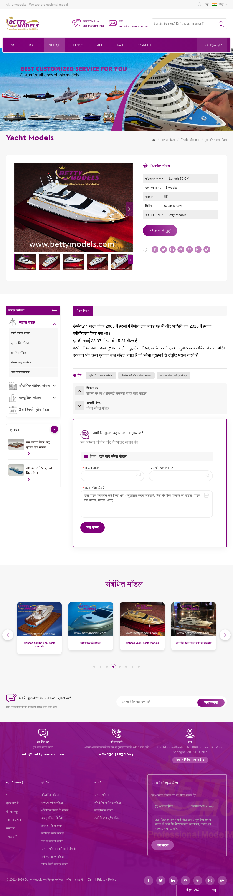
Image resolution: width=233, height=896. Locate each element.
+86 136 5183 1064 (93, 26)
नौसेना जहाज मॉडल (21, 362)
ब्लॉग (68, 879)
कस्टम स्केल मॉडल (52, 802)
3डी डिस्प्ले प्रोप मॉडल (34, 410)
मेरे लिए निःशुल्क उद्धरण (212, 45)
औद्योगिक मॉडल (50, 795)
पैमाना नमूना (54, 45)
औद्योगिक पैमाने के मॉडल (54, 810)
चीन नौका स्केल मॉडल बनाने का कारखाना (142, 643)
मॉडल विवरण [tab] (83, 310)
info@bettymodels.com (133, 26)
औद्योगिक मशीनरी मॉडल (34, 386)
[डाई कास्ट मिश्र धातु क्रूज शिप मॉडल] (16, 444)
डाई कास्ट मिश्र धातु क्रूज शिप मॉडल (38, 444)
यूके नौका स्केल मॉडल (101, 375)
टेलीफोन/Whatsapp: (164, 468)
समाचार (100, 45)
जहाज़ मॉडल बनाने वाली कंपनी (58, 849)
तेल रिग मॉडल (18, 352)
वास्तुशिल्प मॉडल (30, 398)
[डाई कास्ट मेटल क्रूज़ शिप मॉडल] (16, 470)
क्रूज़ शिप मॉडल (20, 343)
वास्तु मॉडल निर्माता (52, 818)
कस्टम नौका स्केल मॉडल (173, 375)
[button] (129, 209)
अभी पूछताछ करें (157, 230)
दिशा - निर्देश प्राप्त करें (188, 759)
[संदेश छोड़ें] (213, 890)
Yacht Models (190, 139)
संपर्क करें (120, 45)
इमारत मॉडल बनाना (52, 825)
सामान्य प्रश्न (78, 45)
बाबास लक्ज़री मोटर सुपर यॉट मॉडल (193, 643)
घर (12, 45)
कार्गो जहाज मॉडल (20, 333)
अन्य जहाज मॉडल (20, 372)
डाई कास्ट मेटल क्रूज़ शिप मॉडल (39, 470)
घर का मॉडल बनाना (52, 841)
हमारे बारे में (31, 45)
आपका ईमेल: (91, 468)
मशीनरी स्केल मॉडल (52, 833)
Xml (90, 879)
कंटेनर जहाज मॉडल (52, 856)
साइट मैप (79, 879)
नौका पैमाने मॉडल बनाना (54, 864)
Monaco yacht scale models (90, 643)
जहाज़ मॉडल (168, 139)
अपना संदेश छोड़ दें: (94, 488)
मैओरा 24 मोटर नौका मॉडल (136, 375)
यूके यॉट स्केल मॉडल (113, 456)
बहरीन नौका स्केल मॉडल (39, 643)
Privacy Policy (106, 879)
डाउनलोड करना (144, 45)
